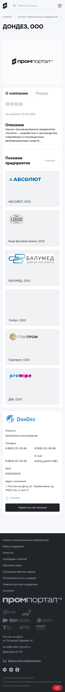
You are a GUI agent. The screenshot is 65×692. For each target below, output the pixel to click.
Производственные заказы (19, 571)
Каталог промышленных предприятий (26, 540)
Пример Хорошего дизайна (16, 685)
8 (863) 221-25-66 (16, 448)
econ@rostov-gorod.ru (16, 647)
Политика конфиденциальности (18, 678)
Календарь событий (15, 559)
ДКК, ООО (15, 399)
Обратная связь (12, 565)
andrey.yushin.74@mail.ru (49, 461)
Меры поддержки (13, 546)
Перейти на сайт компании (32, 507)
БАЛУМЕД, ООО (19, 280)
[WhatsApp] (20, 104)
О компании (16, 93)
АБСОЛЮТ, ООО (20, 201)
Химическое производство (21, 435)
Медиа (42, 93)
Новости (8, 552)
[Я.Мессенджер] (7, 104)
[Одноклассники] (16, 104)
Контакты (8, 590)
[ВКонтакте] (12, 104)
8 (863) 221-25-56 (16, 461)
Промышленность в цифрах (19, 578)
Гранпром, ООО (19, 360)
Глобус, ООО (17, 320)
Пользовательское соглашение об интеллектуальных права (32, 682)
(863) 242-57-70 (12, 652)
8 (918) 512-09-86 (45, 448)
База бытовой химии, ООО (27, 241)
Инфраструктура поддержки (20, 584)
